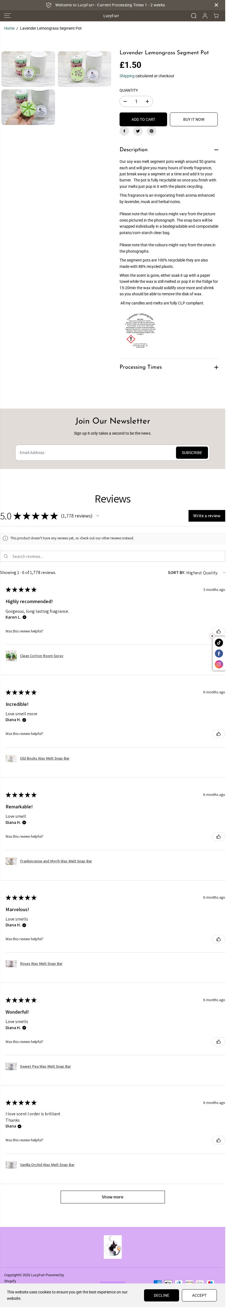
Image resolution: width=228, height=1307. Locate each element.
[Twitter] (138, 131)
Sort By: (176, 572)
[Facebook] (124, 131)
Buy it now (193, 119)
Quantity (129, 90)
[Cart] (216, 16)
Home (9, 28)
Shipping (127, 76)
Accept (199, 1295)
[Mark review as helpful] (218, 631)
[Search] (194, 16)
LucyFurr (38, 1275)
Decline (161, 1295)
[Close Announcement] (216, 5)
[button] (7, 15)
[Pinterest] (151, 131)
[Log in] (205, 16)
